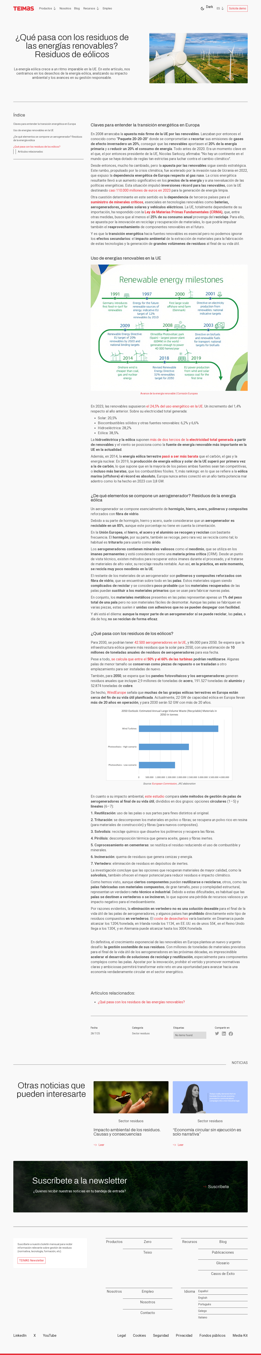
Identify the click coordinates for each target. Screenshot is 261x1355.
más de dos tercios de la (191, 440)
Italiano (202, 1317)
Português (204, 1304)
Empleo (107, 8)
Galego (202, 1311)
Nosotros (65, 8)
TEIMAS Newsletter (31, 1260)
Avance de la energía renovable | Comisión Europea (169, 393)
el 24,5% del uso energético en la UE (174, 406)
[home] (23, 8)
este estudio (154, 796)
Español (203, 1291)
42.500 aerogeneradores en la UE (160, 642)
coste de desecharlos (171, 918)
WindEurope (116, 692)
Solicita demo (237, 8)
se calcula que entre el (152, 659)
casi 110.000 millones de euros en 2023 (140, 190)
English (202, 1297)
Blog (77, 8)
